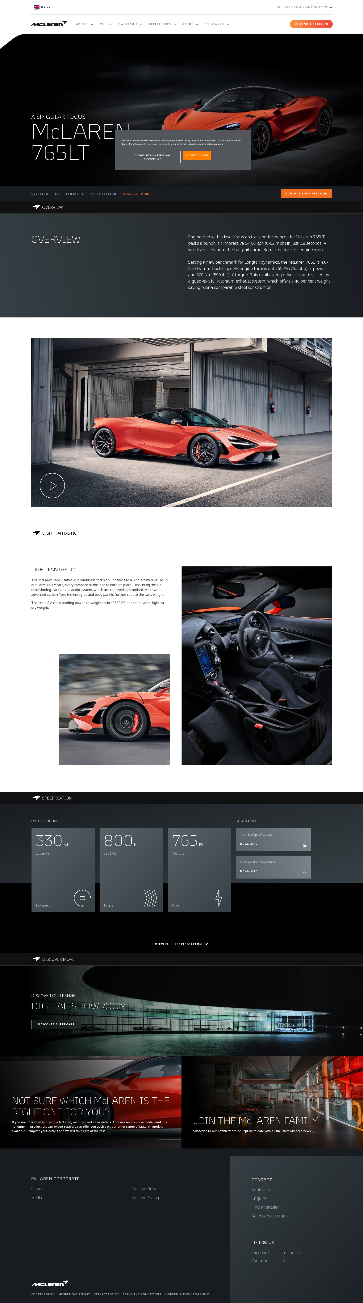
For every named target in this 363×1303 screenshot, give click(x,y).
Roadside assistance (271, 1216)
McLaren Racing (145, 1197)
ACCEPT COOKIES (197, 155)
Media (36, 1197)
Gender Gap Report (74, 1294)
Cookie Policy (43, 1294)
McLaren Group (145, 1188)
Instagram (293, 1252)
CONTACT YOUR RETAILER (306, 193)
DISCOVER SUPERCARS (56, 1024)
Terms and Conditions (142, 1294)
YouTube (260, 1260)
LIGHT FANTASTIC (69, 194)
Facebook (261, 1252)
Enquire (259, 1198)
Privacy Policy (106, 1294)
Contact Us (262, 1189)
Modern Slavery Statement (187, 1294)
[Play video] (52, 485)
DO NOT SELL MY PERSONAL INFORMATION (153, 157)
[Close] (245, 135)
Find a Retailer (265, 1207)
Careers (38, 1188)
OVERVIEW (39, 194)
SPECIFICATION (104, 194)
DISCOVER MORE (136, 194)
